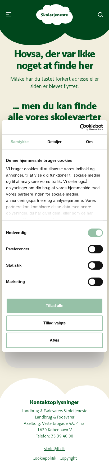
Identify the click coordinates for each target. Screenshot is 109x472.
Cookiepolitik (44, 458)
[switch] (95, 249)
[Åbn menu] (8, 14)
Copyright (68, 458)
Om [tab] (89, 141)
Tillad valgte (54, 323)
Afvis (54, 340)
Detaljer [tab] (54, 141)
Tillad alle (54, 305)
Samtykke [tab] (20, 141)
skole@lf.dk (54, 448)
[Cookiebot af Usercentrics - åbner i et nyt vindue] (80, 127)
